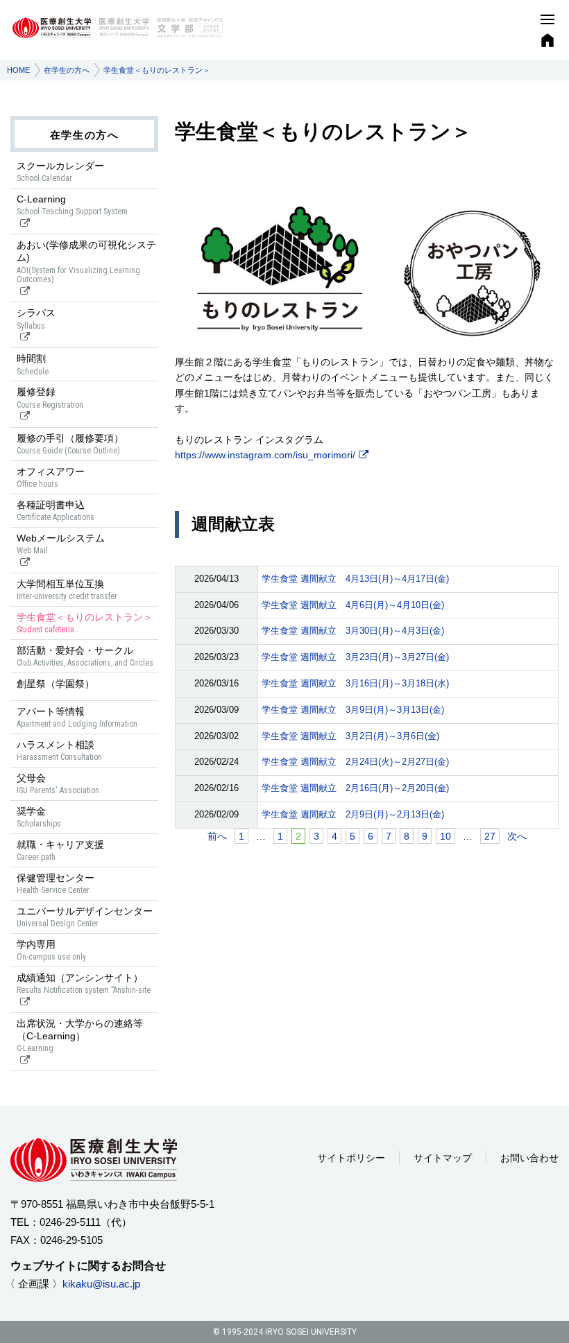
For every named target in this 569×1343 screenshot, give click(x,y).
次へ (517, 836)
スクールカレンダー (60, 171)
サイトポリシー (351, 1157)
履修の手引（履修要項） (70, 444)
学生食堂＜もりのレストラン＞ (85, 623)
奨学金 (39, 817)
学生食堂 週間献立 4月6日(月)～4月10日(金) (353, 605)
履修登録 (50, 397)
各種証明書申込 (55, 510)
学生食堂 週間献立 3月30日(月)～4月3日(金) (353, 630)
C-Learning (72, 204)
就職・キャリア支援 (60, 850)
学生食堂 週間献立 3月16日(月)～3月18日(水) (355, 683)
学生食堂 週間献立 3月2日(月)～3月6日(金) (350, 736)
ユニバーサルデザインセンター (85, 917)
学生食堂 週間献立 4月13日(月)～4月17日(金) (355, 578)
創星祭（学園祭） (55, 683)
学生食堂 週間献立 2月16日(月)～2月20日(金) (355, 788)
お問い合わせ (529, 1157)
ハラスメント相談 (59, 750)
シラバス (36, 318)
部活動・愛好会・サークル (85, 656)
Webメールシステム (61, 543)
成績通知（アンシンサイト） (84, 983)
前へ (217, 836)
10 (445, 836)
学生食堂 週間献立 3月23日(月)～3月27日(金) (355, 657)
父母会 (58, 783)
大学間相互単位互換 (67, 589)
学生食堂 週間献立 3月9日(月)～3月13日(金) (353, 709)
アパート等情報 (77, 717)
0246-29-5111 (70, 1222)
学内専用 (51, 950)
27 (489, 836)
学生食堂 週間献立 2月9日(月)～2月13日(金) (353, 814)
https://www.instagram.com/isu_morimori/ (265, 454)
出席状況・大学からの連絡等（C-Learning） (80, 1035)
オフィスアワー (51, 477)
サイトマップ (443, 1157)
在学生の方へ (67, 70)
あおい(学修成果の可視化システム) (86, 261)
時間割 (33, 364)
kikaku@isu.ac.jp (101, 1284)
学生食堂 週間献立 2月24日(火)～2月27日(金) (355, 761)
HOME (18, 70)
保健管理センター (55, 883)
